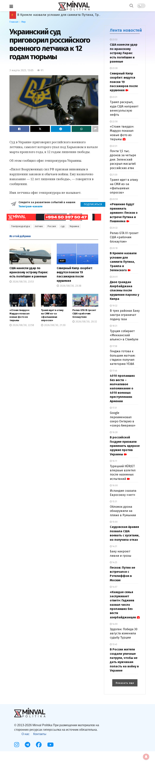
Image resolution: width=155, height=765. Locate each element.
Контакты (39, 734)
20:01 (115, 277)
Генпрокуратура (20, 226)
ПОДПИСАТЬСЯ (93, 204)
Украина (74, 226)
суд (63, 226)
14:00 (115, 624)
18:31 (114, 326)
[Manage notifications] (146, 757)
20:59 (115, 199)
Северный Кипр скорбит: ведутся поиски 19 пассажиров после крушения (124, 82)
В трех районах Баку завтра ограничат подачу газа (125, 315)
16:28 (115, 432)
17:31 (114, 408)
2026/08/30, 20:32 (86, 321)
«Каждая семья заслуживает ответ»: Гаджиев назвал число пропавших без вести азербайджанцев (123, 604)
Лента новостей (126, 30)
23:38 (115, 68)
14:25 (114, 562)
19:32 (114, 305)
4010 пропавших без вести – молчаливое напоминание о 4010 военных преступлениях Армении (122, 388)
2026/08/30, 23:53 (23, 281)
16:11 (114, 461)
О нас (25, 734)
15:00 (115, 522)
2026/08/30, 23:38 (70, 285)
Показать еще (125, 683)
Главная (13, 22)
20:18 (115, 248)
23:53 (114, 39)
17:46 (114, 370)
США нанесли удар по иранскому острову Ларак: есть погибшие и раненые (28, 272)
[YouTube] (50, 744)
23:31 (114, 97)
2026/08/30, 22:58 (23, 325)
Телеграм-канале (31, 206)
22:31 (114, 146)
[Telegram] (27, 744)
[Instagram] (16, 744)
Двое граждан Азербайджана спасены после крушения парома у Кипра (74, 15)
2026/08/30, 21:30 (54, 325)
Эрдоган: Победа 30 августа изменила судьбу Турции (123, 633)
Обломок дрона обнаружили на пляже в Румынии (123, 511)
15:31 (114, 501)
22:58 (115, 121)
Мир (23, 22)
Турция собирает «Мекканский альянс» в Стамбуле (124, 335)
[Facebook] (39, 744)
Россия (52, 226)
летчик (39, 226)
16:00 (115, 485)
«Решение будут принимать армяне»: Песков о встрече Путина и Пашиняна (124, 212)
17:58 (114, 346)
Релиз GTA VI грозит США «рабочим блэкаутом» (84, 313)
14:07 (114, 587)
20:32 (115, 228)
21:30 (114, 174)
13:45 (114, 644)
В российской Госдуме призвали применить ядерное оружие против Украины (125, 446)
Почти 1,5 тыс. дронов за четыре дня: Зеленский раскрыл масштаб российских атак (123, 159)
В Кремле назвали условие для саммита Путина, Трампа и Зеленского (123, 261)
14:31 (114, 546)
